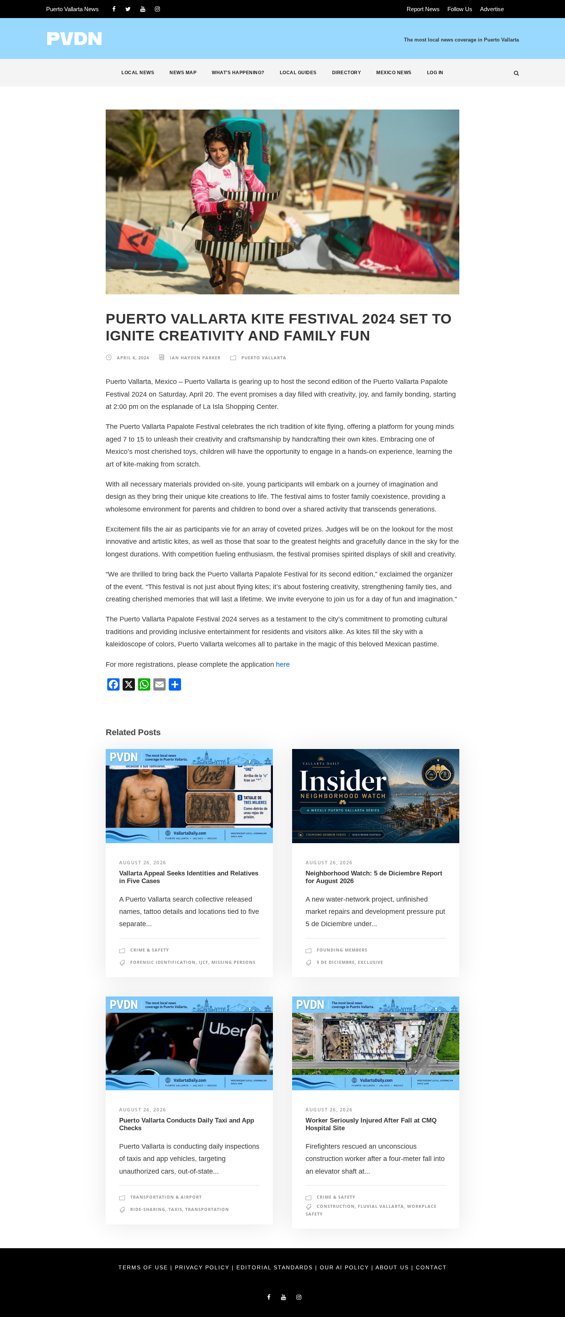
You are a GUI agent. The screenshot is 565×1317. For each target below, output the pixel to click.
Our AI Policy (344, 1267)
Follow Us (459, 9)
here (283, 664)
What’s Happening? (238, 72)
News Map (183, 72)
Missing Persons (233, 962)
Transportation (207, 1209)
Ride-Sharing (147, 1209)
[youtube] (142, 9)
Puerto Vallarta (263, 357)
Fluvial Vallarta (381, 1206)
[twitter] (128, 9)
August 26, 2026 (142, 862)
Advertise (492, 9)
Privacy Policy (203, 1267)
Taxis (175, 1209)
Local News (137, 72)
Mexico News (394, 72)
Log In (435, 72)
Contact (431, 1267)
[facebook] (114, 9)
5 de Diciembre (336, 962)
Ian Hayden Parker (195, 357)
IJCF (203, 962)
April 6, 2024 (133, 357)
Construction (336, 1206)
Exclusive (370, 962)
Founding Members (342, 950)
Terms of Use (144, 1267)
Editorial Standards (275, 1267)
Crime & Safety (149, 950)
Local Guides (298, 72)
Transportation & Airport (166, 1197)
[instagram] (157, 9)
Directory (346, 72)
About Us (393, 1267)
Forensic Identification (163, 962)
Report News (423, 9)
